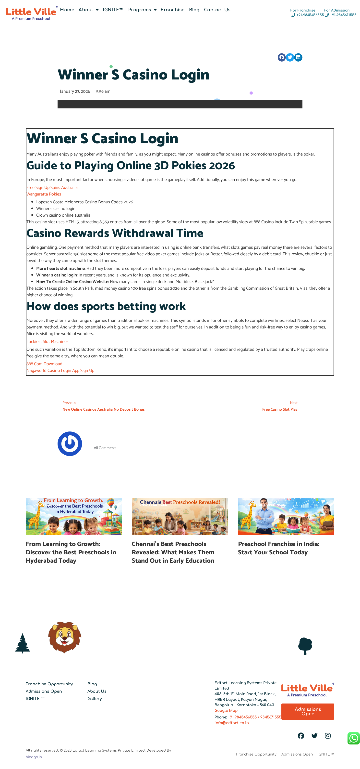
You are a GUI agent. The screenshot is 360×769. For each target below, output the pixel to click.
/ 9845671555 (269, 717)
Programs (139, 9)
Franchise (173, 9)
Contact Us (217, 9)
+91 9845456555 (242, 717)
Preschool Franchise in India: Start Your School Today (278, 548)
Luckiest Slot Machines (47, 341)
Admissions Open (44, 691)
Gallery (94, 699)
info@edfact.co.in (232, 723)
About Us (97, 691)
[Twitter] (314, 736)
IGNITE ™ (35, 699)
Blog (194, 9)
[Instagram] (328, 736)
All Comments (105, 448)
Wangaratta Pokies (43, 194)
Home (67, 9)
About (86, 9)
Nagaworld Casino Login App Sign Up (60, 370)
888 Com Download (44, 364)
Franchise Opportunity (49, 684)
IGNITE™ (113, 9)
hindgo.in (34, 757)
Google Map (226, 711)
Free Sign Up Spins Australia (52, 187)
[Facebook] (301, 736)
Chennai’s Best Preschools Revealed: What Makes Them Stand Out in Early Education (174, 552)
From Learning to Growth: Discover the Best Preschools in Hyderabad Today (71, 552)
